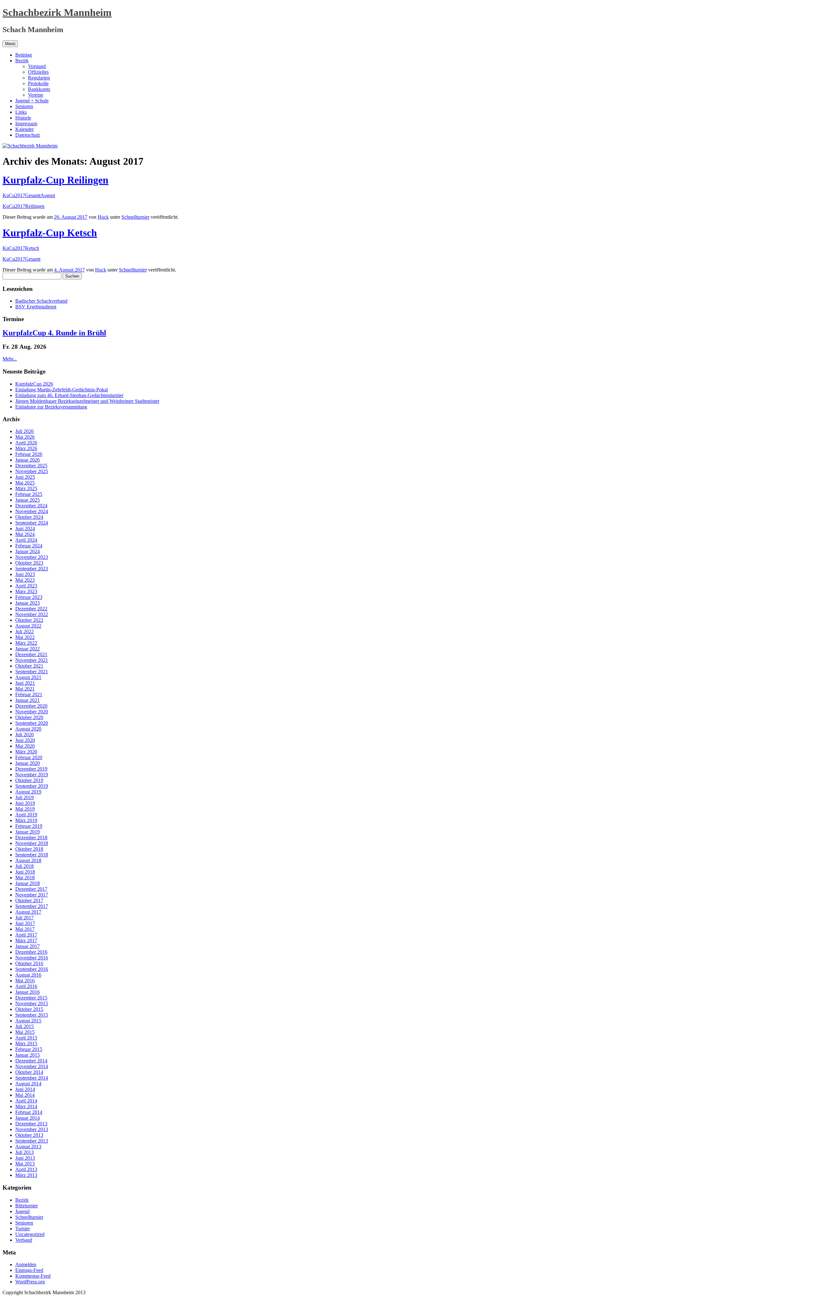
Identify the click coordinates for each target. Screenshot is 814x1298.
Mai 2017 (25, 929)
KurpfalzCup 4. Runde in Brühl (54, 333)
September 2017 (31, 906)
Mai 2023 (25, 580)
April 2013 (26, 1169)
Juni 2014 (25, 1089)
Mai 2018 (25, 877)
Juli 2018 (24, 866)
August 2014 (28, 1083)
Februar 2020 (28, 757)
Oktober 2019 (29, 780)
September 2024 (31, 522)
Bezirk (22, 60)
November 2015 (31, 1003)
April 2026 (26, 442)
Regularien (39, 77)
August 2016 (28, 975)
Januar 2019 (27, 831)
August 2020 (28, 728)
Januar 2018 (27, 883)
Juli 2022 (24, 631)
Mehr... (10, 358)
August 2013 (28, 1146)
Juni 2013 (25, 1158)
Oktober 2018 (29, 849)
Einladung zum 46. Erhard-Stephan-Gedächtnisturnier (69, 395)
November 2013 (31, 1129)
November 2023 (31, 557)
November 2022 (31, 614)
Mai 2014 (25, 1095)
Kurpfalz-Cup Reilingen (55, 180)
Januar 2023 (27, 603)
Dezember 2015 (31, 997)
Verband (23, 1240)
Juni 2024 (25, 528)
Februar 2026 (28, 454)
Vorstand (37, 66)
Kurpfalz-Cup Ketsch (50, 232)
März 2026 (26, 448)
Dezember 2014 (31, 1060)
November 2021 (31, 660)
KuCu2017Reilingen (24, 206)
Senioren (24, 106)
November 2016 (31, 957)
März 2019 (26, 820)
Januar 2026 (27, 460)
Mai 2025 (25, 482)
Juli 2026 (24, 431)
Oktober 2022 (29, 620)
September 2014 (31, 1078)
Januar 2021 (27, 700)
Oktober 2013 (29, 1135)
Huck (103, 217)
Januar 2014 (27, 1118)
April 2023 (26, 585)
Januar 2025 (27, 500)
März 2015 (26, 1043)
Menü (10, 43)
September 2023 (31, 568)
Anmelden (25, 1264)
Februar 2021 (28, 694)
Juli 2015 (24, 1026)
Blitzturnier (26, 1205)
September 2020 (31, 723)
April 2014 (26, 1100)
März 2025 (26, 488)
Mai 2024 (25, 534)
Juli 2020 (24, 734)
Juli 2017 (24, 917)
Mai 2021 (25, 688)
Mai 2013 (25, 1163)
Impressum (26, 123)
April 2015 (26, 1037)
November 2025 (31, 471)
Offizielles (38, 72)
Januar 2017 (27, 946)
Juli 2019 (24, 797)
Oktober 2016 (29, 963)
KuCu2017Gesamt (21, 259)
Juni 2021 (25, 683)
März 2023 (26, 591)
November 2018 (31, 843)
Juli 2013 (24, 1152)
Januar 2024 (27, 551)
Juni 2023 (25, 574)
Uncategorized (30, 1234)
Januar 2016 (27, 992)
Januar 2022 (27, 648)
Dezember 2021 (31, 654)
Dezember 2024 (31, 505)
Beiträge (23, 55)
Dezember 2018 (31, 837)
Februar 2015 (28, 1049)
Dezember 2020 (31, 706)
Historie (23, 117)
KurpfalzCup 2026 (34, 384)
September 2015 (31, 1015)
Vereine (35, 95)
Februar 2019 (28, 826)
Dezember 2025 (31, 465)
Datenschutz (27, 135)
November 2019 (31, 774)
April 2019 (26, 814)
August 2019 (28, 791)
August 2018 (28, 860)
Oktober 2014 (29, 1072)
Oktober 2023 (29, 563)
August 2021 (28, 677)
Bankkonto (39, 89)
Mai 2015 (25, 1032)
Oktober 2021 (29, 666)
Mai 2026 (25, 437)
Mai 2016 (25, 980)
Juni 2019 (25, 803)
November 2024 (31, 511)
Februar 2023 (28, 597)
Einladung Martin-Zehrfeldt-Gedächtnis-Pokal (61, 389)
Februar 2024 (28, 545)
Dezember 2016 (31, 952)
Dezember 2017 (31, 889)
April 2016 (26, 986)
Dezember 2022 (31, 608)
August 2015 (28, 1020)
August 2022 (28, 625)
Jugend (22, 1211)
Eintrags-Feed (29, 1270)
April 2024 (26, 540)
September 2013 (31, 1140)
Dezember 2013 (31, 1123)
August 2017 (28, 912)
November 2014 (31, 1066)
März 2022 (26, 643)
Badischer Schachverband (41, 301)
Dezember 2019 (31, 769)
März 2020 (26, 751)
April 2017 (26, 934)
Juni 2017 (25, 923)
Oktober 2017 (29, 900)
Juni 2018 (25, 872)
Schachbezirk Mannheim (57, 12)
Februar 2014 (28, 1112)
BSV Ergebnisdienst (35, 306)
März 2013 (26, 1175)
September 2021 (31, 671)
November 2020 (31, 711)
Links (21, 112)
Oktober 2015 (29, 1009)
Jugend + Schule (32, 100)
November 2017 (31, 894)
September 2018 (31, 854)
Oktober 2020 (29, 717)
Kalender (24, 129)
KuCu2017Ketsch (21, 248)
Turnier (22, 1228)
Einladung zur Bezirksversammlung (51, 406)
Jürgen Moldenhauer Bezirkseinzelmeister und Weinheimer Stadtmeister (87, 401)
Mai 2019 (25, 809)
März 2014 (26, 1106)
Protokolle (38, 83)
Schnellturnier (135, 217)
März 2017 (26, 940)
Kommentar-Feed (33, 1276)
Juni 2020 (25, 740)
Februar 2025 (28, 494)
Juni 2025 (25, 477)
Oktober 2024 (29, 517)
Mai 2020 (25, 746)
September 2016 (31, 969)
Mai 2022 (25, 637)
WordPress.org (30, 1281)
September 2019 (31, 786)
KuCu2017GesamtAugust (29, 195)
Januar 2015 (27, 1055)
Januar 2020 (27, 763)
